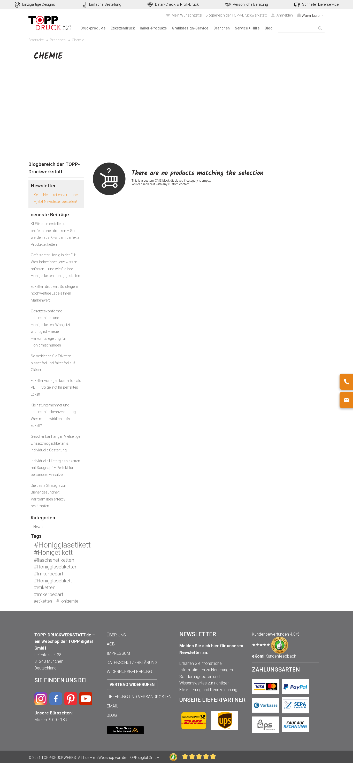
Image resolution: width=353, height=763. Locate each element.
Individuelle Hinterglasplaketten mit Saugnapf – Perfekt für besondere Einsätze (55, 468)
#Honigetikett (53, 552)
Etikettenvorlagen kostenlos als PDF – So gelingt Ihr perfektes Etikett (56, 387)
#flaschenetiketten (54, 560)
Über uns (116, 635)
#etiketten (45, 587)
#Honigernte (67, 601)
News (38, 527)
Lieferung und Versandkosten (139, 696)
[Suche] (320, 28)
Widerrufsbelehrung (129, 671)
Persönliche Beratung (250, 4)
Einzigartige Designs (38, 4)
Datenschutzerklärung (132, 662)
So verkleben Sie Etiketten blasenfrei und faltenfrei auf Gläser (53, 363)
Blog (112, 715)
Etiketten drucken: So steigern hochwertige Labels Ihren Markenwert (54, 293)
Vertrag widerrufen (132, 684)
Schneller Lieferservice (320, 4)
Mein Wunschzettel (187, 15)
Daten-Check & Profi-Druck (177, 4)
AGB (111, 644)
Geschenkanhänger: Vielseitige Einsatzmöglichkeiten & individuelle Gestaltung (55, 443)
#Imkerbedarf (48, 574)
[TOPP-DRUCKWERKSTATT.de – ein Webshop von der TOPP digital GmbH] (50, 23)
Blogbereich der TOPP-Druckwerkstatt (236, 15)
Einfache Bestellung (105, 4)
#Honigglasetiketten (56, 567)
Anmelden (285, 15)
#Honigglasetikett (62, 545)
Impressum (118, 653)
